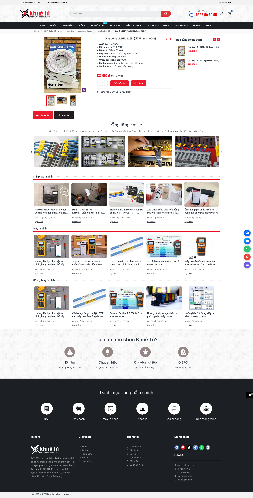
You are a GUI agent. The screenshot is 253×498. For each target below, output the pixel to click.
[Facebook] (176, 447)
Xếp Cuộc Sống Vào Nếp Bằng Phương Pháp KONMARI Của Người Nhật (163, 211)
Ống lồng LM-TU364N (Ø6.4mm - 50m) (203, 47)
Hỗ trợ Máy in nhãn (44, 280)
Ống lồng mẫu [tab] (43, 115)
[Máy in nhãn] (110, 409)
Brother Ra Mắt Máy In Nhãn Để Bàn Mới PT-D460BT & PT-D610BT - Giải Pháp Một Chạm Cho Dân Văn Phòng (126, 211)
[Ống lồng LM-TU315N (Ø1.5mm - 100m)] (182, 64)
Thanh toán (226, 2)
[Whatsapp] (201, 447)
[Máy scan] (79, 409)
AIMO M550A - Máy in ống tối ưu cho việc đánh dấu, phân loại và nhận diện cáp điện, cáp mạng (51, 211)
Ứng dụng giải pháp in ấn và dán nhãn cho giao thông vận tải (201, 211)
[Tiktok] (189, 447)
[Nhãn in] (142, 409)
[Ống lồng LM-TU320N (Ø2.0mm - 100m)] (170, 39)
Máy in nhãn (40, 228)
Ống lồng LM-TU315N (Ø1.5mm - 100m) (203, 60)
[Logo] (195, 447)
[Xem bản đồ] (247, 257)
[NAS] (47, 409)
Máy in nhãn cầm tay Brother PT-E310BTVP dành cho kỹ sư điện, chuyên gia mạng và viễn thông (201, 263)
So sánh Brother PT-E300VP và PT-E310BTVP (163, 263)
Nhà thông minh (206, 419)
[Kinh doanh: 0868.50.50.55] (46, 3)
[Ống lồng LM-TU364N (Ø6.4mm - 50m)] (182, 51)
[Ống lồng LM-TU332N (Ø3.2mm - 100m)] (166, 39)
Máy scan (79, 419)
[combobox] (112, 14)
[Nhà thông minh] (206, 409)
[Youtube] (183, 447)
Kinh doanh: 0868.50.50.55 (59, 2)
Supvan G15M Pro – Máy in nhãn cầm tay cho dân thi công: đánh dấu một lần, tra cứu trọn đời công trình (88, 263)
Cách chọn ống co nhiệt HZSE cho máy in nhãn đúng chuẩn (125, 263)
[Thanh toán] (220, 3)
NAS (47, 419)
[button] (214, 39)
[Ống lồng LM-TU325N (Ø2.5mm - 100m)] (84, 90)
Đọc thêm (39, 221)
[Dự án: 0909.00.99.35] (23, 3)
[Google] (208, 447)
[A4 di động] (174, 409)
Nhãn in (142, 419)
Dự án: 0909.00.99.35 (33, 2)
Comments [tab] (63, 115)
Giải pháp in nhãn (43, 176)
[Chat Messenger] (247, 241)
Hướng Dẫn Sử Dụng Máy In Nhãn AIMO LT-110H (199, 315)
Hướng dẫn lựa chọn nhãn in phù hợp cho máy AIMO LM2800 (162, 315)
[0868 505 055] (247, 249)
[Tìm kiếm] (166, 14)
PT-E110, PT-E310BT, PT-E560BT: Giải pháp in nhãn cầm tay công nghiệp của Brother (88, 211)
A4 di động (174, 419)
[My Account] (222, 13)
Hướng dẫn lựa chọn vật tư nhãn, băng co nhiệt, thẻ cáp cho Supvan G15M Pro (49, 263)
